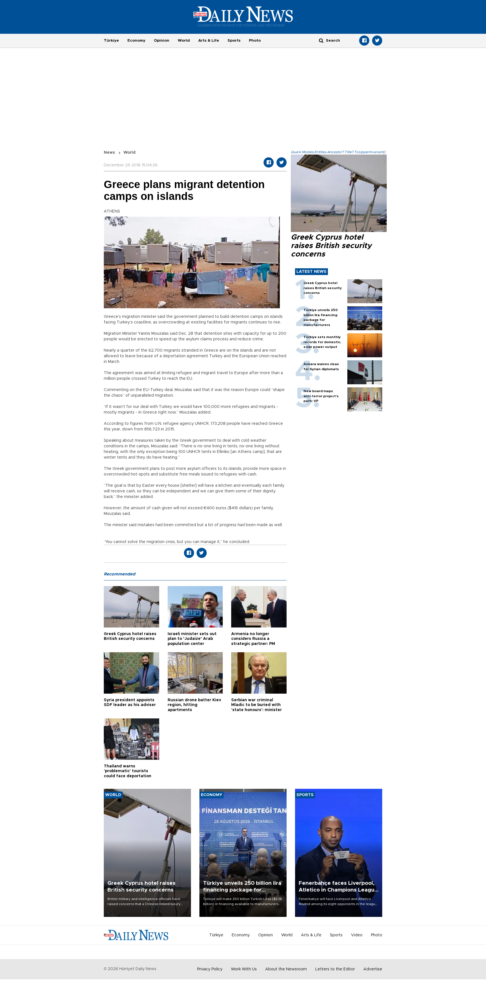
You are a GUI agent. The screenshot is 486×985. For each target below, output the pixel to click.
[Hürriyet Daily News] (243, 16)
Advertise (372, 969)
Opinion (161, 41)
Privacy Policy (209, 969)
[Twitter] (377, 40)
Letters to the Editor (335, 969)
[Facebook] (364, 40)
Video (357, 935)
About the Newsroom (286, 969)
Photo (255, 41)
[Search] (321, 40)
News (109, 153)
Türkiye (111, 41)
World (184, 41)
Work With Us (244, 969)
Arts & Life (208, 41)
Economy (136, 41)
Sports (234, 41)
